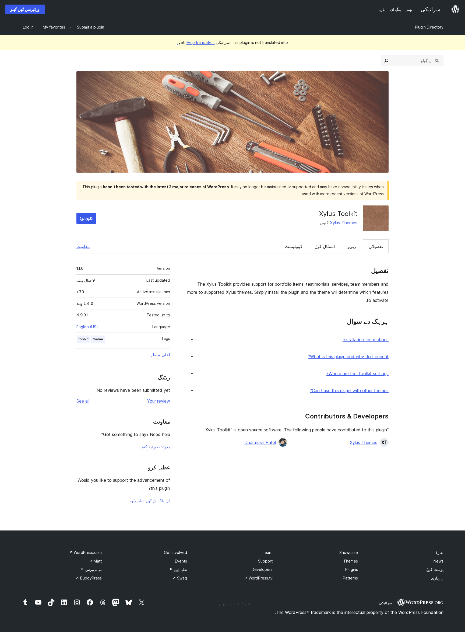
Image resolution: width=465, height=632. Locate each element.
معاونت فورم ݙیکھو (156, 446)
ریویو (351, 246)
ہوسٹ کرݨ (434, 569)
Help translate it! (196, 42)
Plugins (351, 569)
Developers (262, 569)
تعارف (438, 552)
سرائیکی (385, 603)
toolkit (84, 339)
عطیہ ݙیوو (178, 569)
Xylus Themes (343, 222)
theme (98, 339)
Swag (179, 578)
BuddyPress (89, 578)
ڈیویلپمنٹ (293, 246)
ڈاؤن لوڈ (86, 218)
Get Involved (175, 552)
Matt (95, 561)
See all (82, 401)
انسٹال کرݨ (325, 246)
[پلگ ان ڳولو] (386, 60)
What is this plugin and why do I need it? (348, 356)
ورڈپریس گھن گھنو (25, 9)
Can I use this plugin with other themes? (349, 390)
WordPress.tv (258, 578)
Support (265, 561)
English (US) (87, 326)
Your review (158, 401)
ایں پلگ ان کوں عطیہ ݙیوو (150, 500)
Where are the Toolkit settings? (357, 373)
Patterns (350, 578)
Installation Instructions (366, 339)
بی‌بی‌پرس (91, 569)
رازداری (437, 578)
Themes (350, 561)
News (438, 561)
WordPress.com (85, 552)
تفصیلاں (376, 246)
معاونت (83, 246)
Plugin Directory (429, 27)
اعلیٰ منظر (160, 354)
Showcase (348, 552)
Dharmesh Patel (260, 442)
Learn (268, 552)
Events (181, 561)
